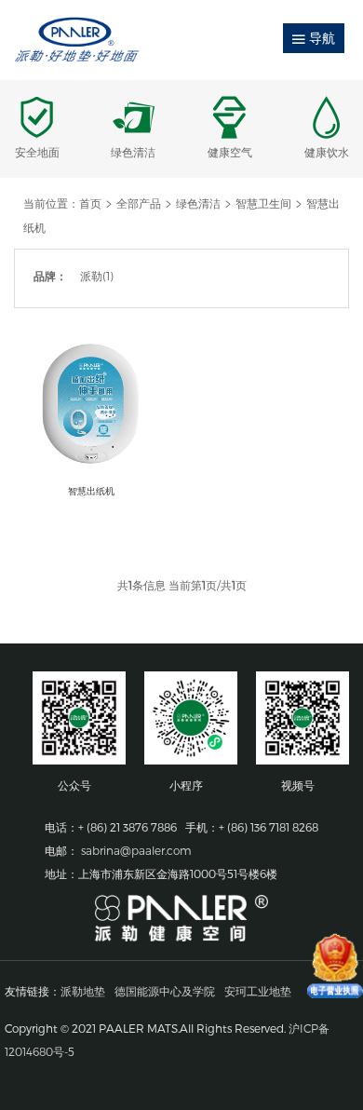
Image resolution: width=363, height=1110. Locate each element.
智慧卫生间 (263, 203)
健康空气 (230, 151)
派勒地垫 (82, 990)
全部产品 (138, 203)
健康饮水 (326, 151)
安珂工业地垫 (257, 990)
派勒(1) (97, 275)
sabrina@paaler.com (136, 850)
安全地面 (37, 151)
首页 (90, 203)
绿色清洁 (133, 151)
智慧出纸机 (91, 490)
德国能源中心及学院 (164, 990)
